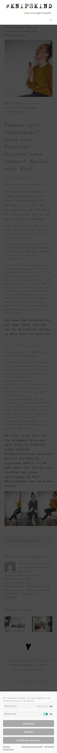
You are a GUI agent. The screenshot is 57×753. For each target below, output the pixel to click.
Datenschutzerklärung (32, 747)
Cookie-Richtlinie (8, 748)
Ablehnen (28, 732)
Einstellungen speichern (28, 740)
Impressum (49, 747)
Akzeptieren (29, 723)
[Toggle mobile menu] (50, 19)
